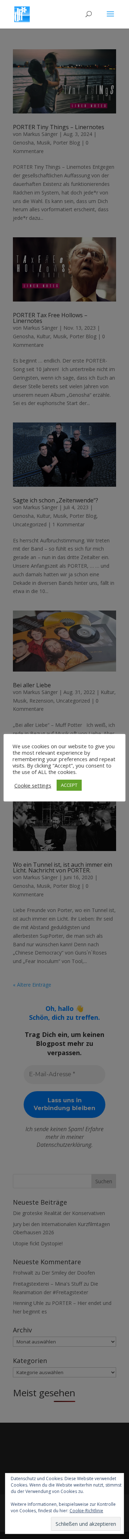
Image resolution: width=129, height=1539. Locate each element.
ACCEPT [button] (69, 785)
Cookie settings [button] (32, 785)
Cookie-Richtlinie (86, 1511)
